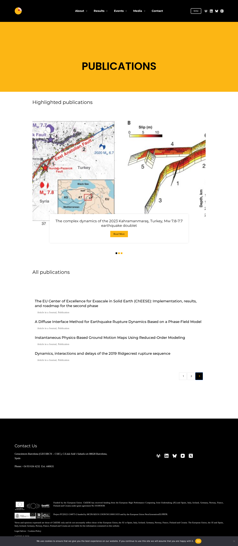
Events (119, 10)
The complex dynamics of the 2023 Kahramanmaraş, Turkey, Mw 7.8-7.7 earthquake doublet (119, 223)
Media (137, 10)
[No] (234, 541)
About (79, 10)
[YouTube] (222, 11)
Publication (63, 312)
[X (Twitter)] (191, 456)
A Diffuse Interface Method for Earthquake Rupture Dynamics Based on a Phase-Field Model (118, 322)
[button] (116, 253)
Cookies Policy (34, 531)
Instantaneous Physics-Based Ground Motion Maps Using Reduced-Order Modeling (110, 337)
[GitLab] (205, 11)
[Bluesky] (216, 11)
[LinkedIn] (211, 11)
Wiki (195, 11)
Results (99, 10)
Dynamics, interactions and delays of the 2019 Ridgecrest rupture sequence (102, 353)
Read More (119, 234)
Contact (157, 10)
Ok (198, 541)
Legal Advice (20, 531)
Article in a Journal (47, 312)
